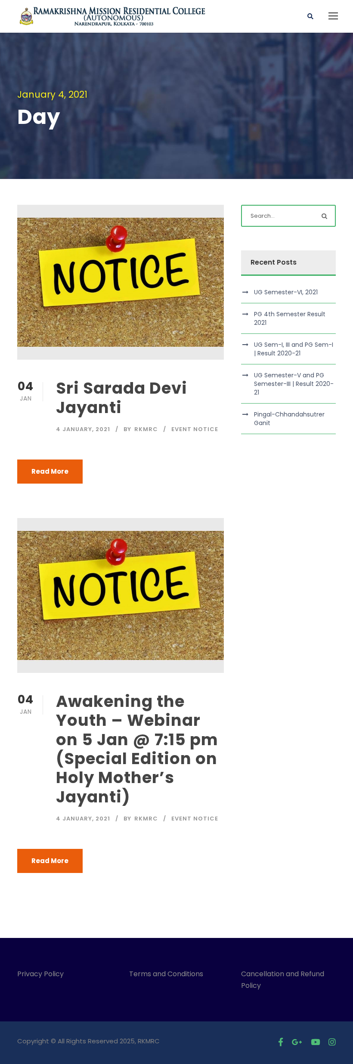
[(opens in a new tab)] (120, 282)
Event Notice (194, 429)
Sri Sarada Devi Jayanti (121, 397)
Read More (49, 471)
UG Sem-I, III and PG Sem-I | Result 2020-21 (293, 349)
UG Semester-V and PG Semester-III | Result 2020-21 (294, 384)
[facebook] (280, 1042)
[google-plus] (297, 1042)
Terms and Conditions (168, 974)
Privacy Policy (40, 974)
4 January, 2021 (83, 429)
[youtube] (315, 1042)
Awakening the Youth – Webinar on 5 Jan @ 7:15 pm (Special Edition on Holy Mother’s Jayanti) (137, 749)
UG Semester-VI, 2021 (286, 292)
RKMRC (146, 429)
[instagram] (332, 1042)
